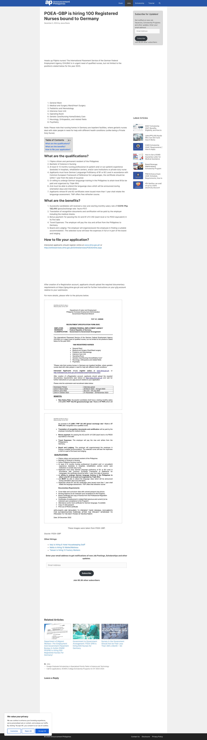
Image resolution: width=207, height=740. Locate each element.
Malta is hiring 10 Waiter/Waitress (64, 547)
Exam (121, 3)
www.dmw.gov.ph (92, 245)
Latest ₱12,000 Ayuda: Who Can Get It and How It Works (153, 138)
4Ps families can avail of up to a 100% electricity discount (153, 185)
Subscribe (86, 573)
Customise (14, 731)
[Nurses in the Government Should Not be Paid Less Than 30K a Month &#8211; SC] (114, 631)
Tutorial (151, 3)
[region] (28, 724)
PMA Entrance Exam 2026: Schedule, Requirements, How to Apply (153, 176)
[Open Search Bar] (159, 3)
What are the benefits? (55, 146)
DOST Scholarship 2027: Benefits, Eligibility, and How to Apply (153, 128)
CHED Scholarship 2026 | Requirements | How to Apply (153, 147)
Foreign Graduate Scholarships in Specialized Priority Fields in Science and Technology (78, 666)
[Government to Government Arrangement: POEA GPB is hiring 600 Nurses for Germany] (86, 631)
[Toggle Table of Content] (68, 140)
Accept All (42, 731)
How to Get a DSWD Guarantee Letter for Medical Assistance (153, 157)
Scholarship (139, 3)
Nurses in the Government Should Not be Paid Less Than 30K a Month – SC (112, 643)
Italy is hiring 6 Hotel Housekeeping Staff (67, 545)
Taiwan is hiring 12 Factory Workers (65, 550)
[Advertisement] (86, 43)
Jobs (129, 3)
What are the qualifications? (57, 143)
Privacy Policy (157, 737)
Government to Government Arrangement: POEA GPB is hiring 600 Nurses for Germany (85, 644)
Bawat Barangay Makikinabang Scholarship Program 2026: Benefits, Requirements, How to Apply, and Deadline (153, 166)
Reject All (28, 731)
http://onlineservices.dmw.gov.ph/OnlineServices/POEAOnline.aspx (73, 248)
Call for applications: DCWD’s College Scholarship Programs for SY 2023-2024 (75, 669)
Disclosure (146, 737)
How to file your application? (58, 149)
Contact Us (135, 737)
